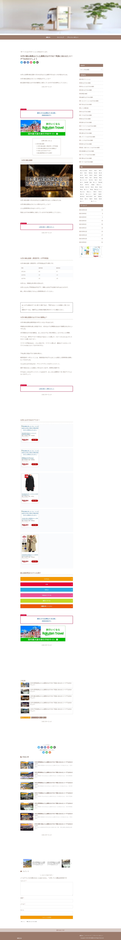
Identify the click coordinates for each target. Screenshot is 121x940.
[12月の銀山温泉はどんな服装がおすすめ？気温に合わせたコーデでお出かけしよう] (28, 62)
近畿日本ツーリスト (46, 606)
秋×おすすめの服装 (86, 129)
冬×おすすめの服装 (86, 111)
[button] (101, 69)
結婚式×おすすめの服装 (87, 97)
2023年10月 (92, 238)
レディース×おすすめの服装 (88, 136)
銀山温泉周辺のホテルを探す (45, 153)
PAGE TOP (61, 930)
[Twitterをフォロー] (43, 752)
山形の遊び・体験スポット (46, 227)
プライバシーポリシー (98, 935)
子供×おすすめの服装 (86, 104)
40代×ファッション (86, 79)
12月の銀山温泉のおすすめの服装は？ (47, 148)
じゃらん (46, 579)
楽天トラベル (46, 600)
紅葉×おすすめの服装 (86, 133)
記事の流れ (44, 140)
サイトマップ (88, 935)
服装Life (81, 935)
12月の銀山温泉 (40, 143)
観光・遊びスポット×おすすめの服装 (90, 147)
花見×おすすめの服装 (86, 90)
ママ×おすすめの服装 (86, 115)
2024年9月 (92, 213)
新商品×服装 (84, 93)
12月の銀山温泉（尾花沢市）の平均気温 (48, 146)
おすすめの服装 (35, 717)
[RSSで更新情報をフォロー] (50, 752)
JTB (46, 584)
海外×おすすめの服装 (86, 144)
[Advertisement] (46, 46)
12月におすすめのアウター (44, 150)
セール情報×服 (84, 108)
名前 (22, 898)
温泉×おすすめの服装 (26, 717)
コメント (23, 881)
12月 (41, 717)
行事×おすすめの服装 (86, 158)
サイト (22, 910)
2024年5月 (92, 217)
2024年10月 (92, 210)
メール (22, 904)
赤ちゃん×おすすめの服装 (87, 86)
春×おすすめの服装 (86, 118)
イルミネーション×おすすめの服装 (89, 100)
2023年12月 (92, 231)
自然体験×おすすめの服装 (87, 151)
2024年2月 (92, 224)
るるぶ (47, 589)
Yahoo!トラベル (46, 595)
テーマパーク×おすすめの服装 (88, 126)
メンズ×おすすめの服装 (87, 140)
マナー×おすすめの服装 (87, 161)
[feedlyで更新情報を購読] (46, 752)
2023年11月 (92, 235)
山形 (45, 717)
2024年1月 (92, 227)
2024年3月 (92, 220)
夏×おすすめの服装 (86, 83)
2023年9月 (92, 242)
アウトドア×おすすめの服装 (88, 154)
